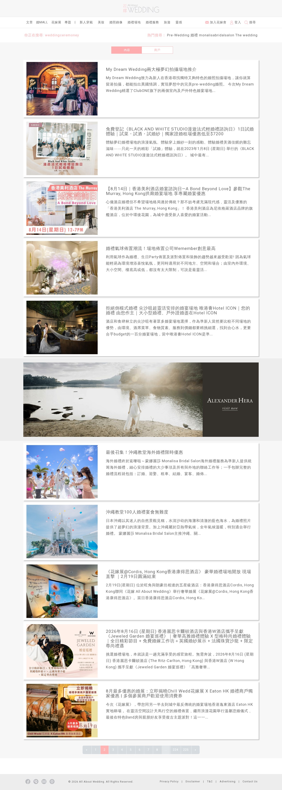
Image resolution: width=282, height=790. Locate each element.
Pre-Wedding (178, 35)
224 (175, 749)
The (238, 35)
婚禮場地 (134, 22)
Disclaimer (193, 781)
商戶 (157, 50)
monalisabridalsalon (216, 35)
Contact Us (250, 781)
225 (186, 749)
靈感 (178, 22)
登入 (237, 22)
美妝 (101, 22)
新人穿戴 (86, 22)
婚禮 (194, 35)
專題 (68, 22)
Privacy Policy (169, 781)
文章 (29, 22)
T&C (210, 781)
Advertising (228, 781)
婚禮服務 (152, 22)
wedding (250, 35)
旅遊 (167, 22)
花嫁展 (56, 22)
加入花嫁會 (217, 22)
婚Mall (42, 22)
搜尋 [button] (252, 22)
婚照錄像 (116, 22)
